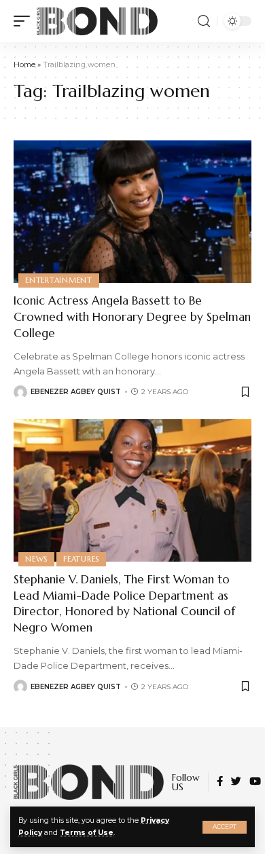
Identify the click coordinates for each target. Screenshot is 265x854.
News (36, 559)
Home (24, 64)
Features (81, 559)
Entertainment (58, 280)
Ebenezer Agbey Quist (76, 391)
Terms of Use (86, 832)
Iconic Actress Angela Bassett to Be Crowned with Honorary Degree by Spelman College (132, 317)
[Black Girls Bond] (97, 21)
